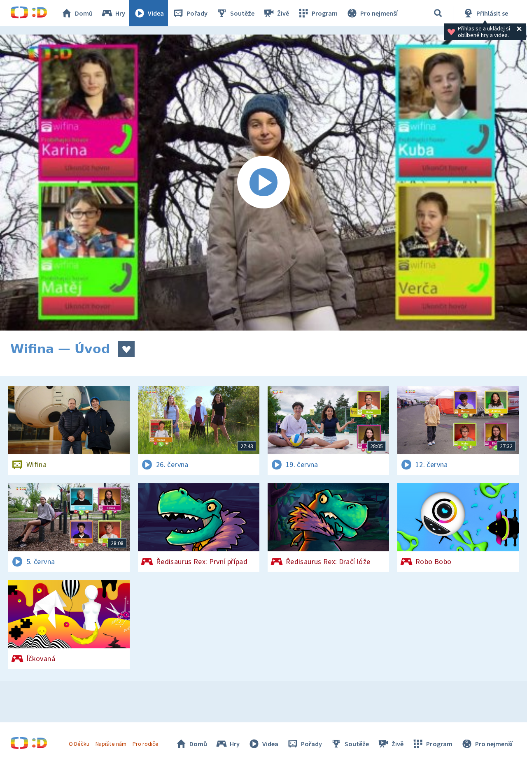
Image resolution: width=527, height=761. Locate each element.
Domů (84, 13)
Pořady (197, 13)
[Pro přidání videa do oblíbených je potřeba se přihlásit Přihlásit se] (126, 349)
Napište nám (111, 743)
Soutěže (242, 13)
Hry (120, 13)
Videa (156, 13)
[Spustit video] (263, 183)
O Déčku (79, 743)
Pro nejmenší (379, 13)
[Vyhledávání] (438, 13)
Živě (283, 13)
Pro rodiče (146, 743)
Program (325, 13)
